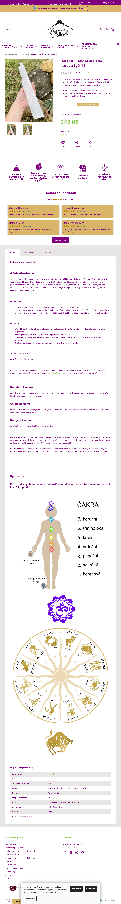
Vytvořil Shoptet (109, 900)
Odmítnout (76, 888)
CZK (6, 29)
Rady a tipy (10, 871)
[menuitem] (12, 46)
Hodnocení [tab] (30, 252)
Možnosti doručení (68, 134)
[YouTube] (82, 852)
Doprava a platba (12, 4)
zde (54, 892)
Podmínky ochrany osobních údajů (20, 851)
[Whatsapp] (77, 852)
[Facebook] (65, 852)
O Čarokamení (11, 844)
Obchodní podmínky (14, 848)
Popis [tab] (12, 252)
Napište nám (10, 865)
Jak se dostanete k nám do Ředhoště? (22, 858)
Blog (7, 878)
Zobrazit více (60, 240)
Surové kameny (57, 373)
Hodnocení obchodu (60, 193)
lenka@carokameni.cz (72, 844)
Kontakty (9, 861)
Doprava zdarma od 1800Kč (60, 4)
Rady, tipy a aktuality (32, 4)
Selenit (13, 279)
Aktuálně (9, 875)
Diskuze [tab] (48, 252)
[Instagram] (71, 852)
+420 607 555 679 (69, 847)
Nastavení (30, 898)
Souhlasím (90, 888)
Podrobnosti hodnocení (98, 73)
